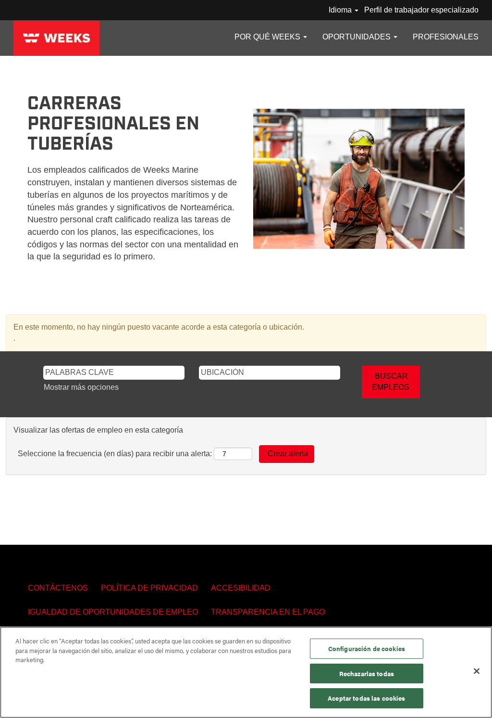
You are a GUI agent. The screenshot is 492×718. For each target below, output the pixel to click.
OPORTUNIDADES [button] (357, 37)
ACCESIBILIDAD (241, 588)
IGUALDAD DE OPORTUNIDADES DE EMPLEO (113, 612)
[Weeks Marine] (56, 38)
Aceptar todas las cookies (366, 698)
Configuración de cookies (366, 648)
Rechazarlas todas (366, 673)
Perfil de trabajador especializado (421, 10)
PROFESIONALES (446, 37)
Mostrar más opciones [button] (81, 387)
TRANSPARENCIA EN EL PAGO (268, 612)
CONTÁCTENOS (58, 588)
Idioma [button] (341, 10)
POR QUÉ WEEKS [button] (268, 37)
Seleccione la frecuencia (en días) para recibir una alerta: (115, 453)
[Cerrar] (476, 671)
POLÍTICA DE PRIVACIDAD (149, 588)
